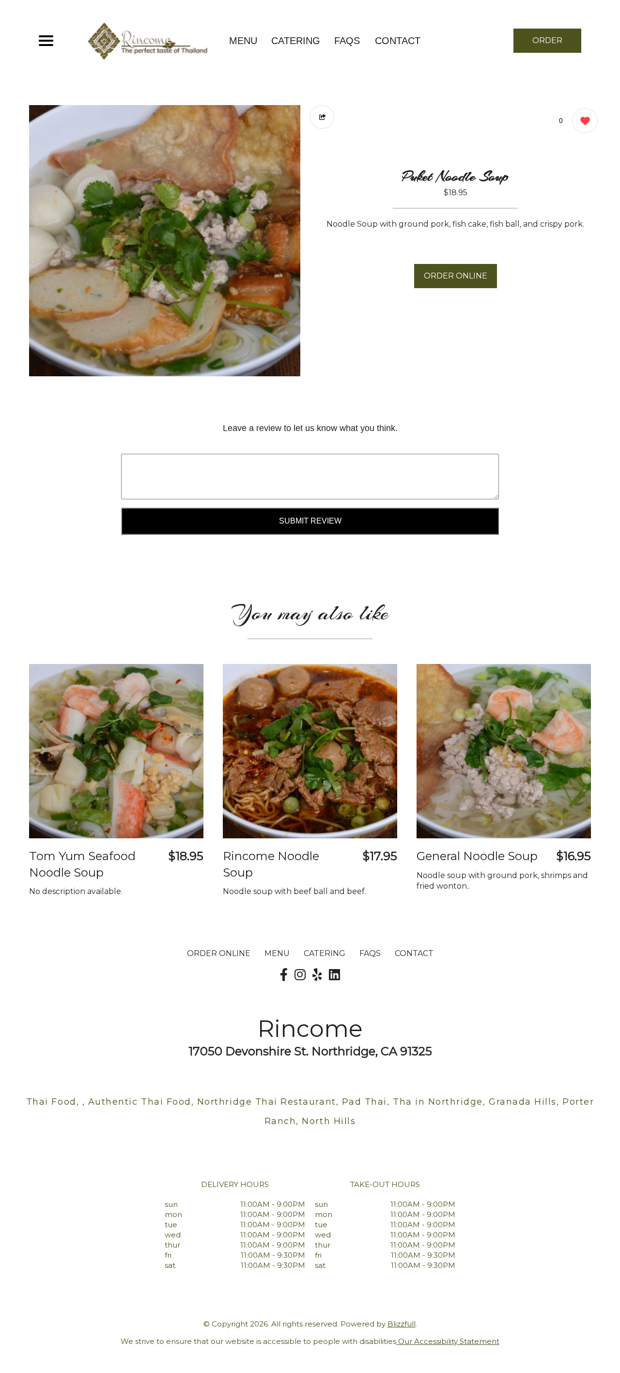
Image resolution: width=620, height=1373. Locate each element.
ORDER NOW (547, 44)
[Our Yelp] (317, 975)
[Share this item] (322, 117)
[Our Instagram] (300, 975)
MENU (243, 40)
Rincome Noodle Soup (271, 864)
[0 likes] (582, 121)
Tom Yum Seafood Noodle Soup (82, 864)
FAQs (347, 40)
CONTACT (397, 40)
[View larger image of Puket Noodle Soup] (164, 240)
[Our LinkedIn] (334, 975)
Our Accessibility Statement (447, 1341)
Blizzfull (402, 1323)
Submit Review (310, 521)
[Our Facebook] (284, 975)
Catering (295, 40)
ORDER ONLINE (455, 275)
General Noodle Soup (477, 856)
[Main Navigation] (46, 40)
